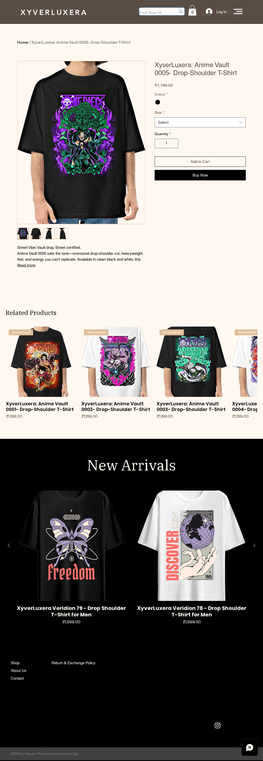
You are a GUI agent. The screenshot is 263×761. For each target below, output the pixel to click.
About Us (18, 670)
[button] (192, 10)
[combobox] (200, 122)
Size (159, 112)
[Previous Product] (9, 545)
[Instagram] (217, 725)
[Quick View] (71, 546)
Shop (15, 663)
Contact (17, 678)
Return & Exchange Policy (74, 663)
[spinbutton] (166, 143)
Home (22, 42)
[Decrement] (158, 143)
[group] (131, 376)
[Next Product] (250, 361)
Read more (26, 265)
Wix (75, 754)
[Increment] (174, 143)
